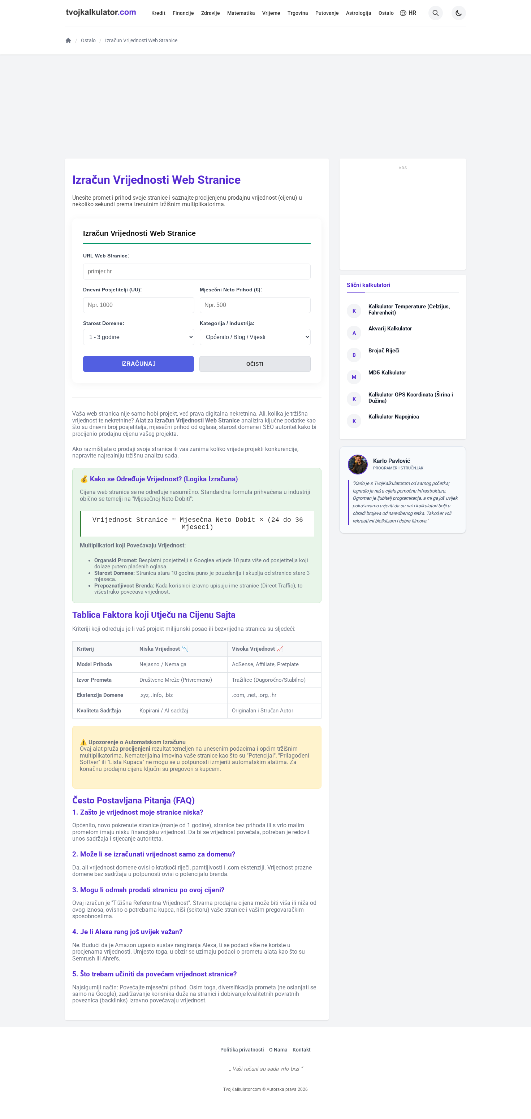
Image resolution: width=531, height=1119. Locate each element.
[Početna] (68, 40)
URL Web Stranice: (106, 256)
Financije (183, 13)
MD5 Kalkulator (387, 372)
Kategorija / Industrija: (227, 323)
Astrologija (358, 13)
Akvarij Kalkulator (390, 328)
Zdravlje (210, 13)
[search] (435, 13)
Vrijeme (271, 13)
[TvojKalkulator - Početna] (101, 17)
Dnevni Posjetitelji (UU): (112, 289)
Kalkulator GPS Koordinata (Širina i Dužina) (410, 397)
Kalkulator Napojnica (393, 416)
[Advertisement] (265, 106)
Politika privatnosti (242, 1050)
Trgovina (298, 13)
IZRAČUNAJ (138, 364)
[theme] (459, 13)
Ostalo (386, 13)
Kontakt (302, 1050)
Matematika (241, 13)
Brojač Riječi (384, 350)
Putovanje (327, 13)
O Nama (278, 1050)
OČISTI (254, 364)
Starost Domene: (103, 323)
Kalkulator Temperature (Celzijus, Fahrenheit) (409, 309)
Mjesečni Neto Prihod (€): (231, 289)
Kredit (158, 13)
